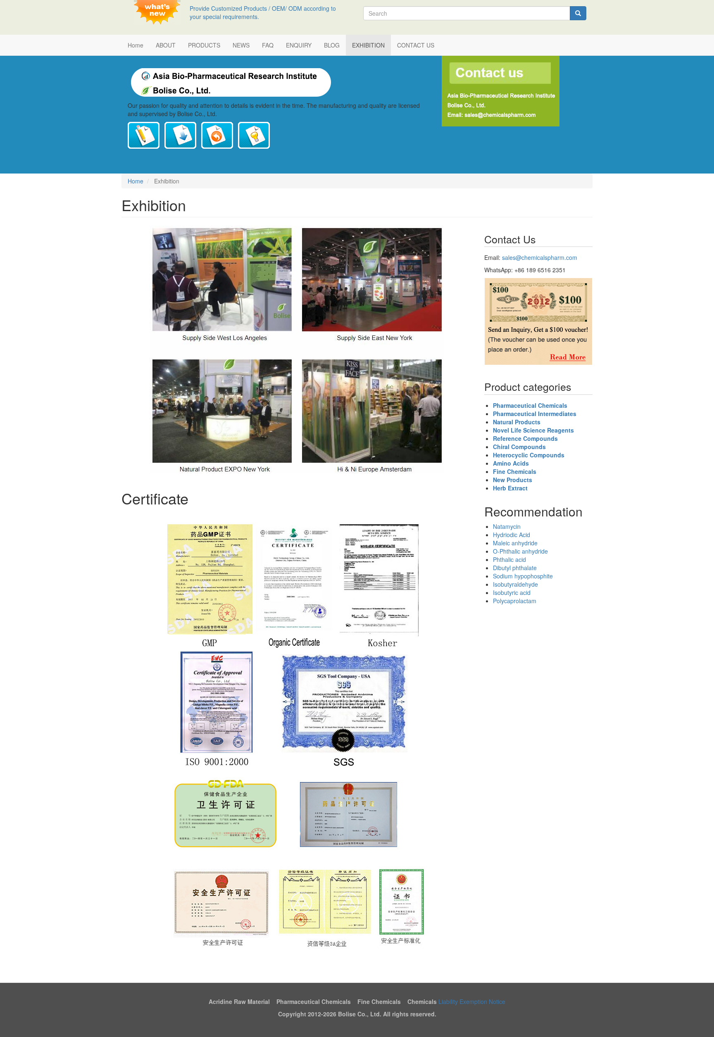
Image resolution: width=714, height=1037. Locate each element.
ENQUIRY (299, 45)
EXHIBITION (368, 45)
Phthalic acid (509, 559)
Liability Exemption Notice (471, 1001)
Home (135, 45)
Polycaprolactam (514, 601)
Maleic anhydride (515, 543)
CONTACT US (415, 45)
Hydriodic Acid (511, 534)
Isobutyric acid (512, 592)
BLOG (332, 45)
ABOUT (166, 45)
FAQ (268, 45)
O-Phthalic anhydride (520, 551)
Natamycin (507, 526)
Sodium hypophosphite (523, 576)
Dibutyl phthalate (515, 568)
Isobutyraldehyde (515, 584)
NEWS (241, 45)
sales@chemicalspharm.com (539, 257)
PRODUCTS (204, 45)
